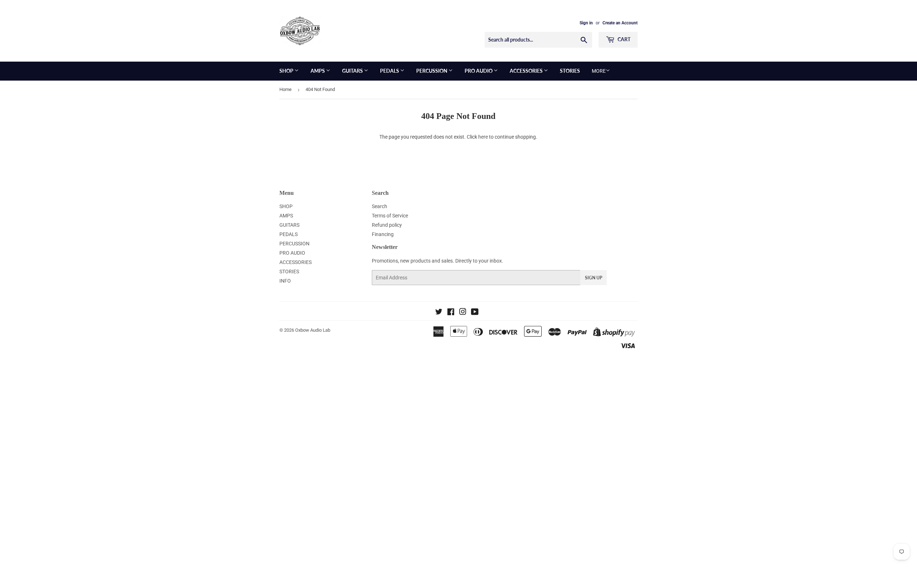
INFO (285, 281)
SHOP (286, 71)
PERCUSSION (432, 71)
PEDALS (390, 71)
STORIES (570, 71)
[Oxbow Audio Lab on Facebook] (451, 313)
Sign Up (593, 277)
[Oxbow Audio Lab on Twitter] (438, 313)
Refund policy (387, 225)
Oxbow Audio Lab (312, 330)
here (483, 137)
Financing (383, 234)
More (599, 71)
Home (285, 89)
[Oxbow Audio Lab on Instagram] (462, 313)
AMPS (318, 71)
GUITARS (353, 71)
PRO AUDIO (479, 71)
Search (379, 206)
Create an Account (620, 22)
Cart (623, 39)
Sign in (586, 22)
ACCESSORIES (527, 71)
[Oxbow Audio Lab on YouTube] (475, 313)
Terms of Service (390, 215)
